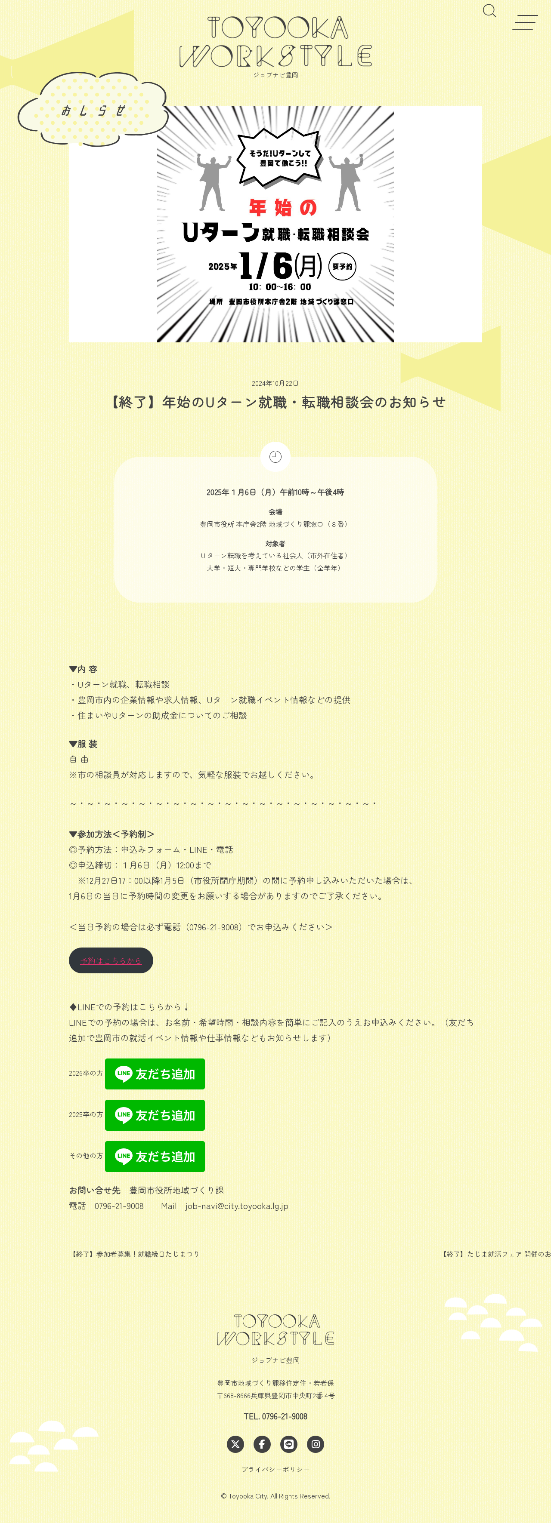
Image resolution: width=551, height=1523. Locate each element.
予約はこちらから (111, 960)
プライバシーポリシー (275, 1469)
